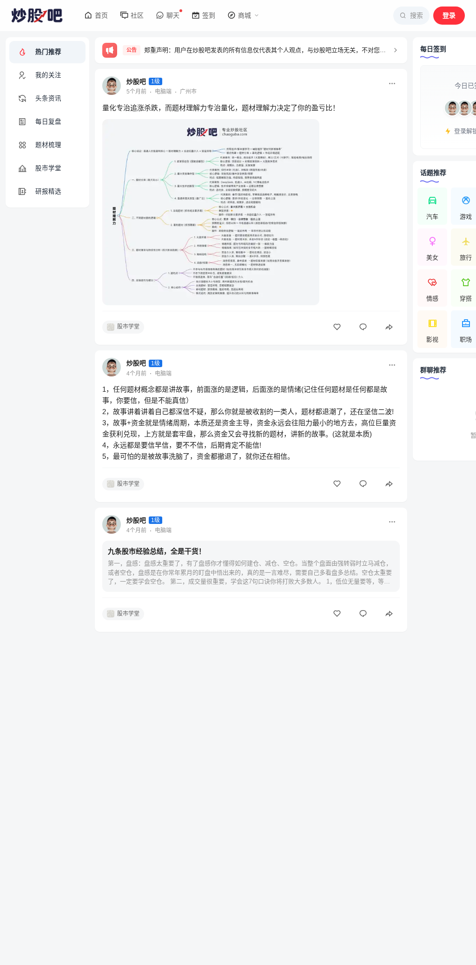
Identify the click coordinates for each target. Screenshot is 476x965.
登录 (449, 15)
